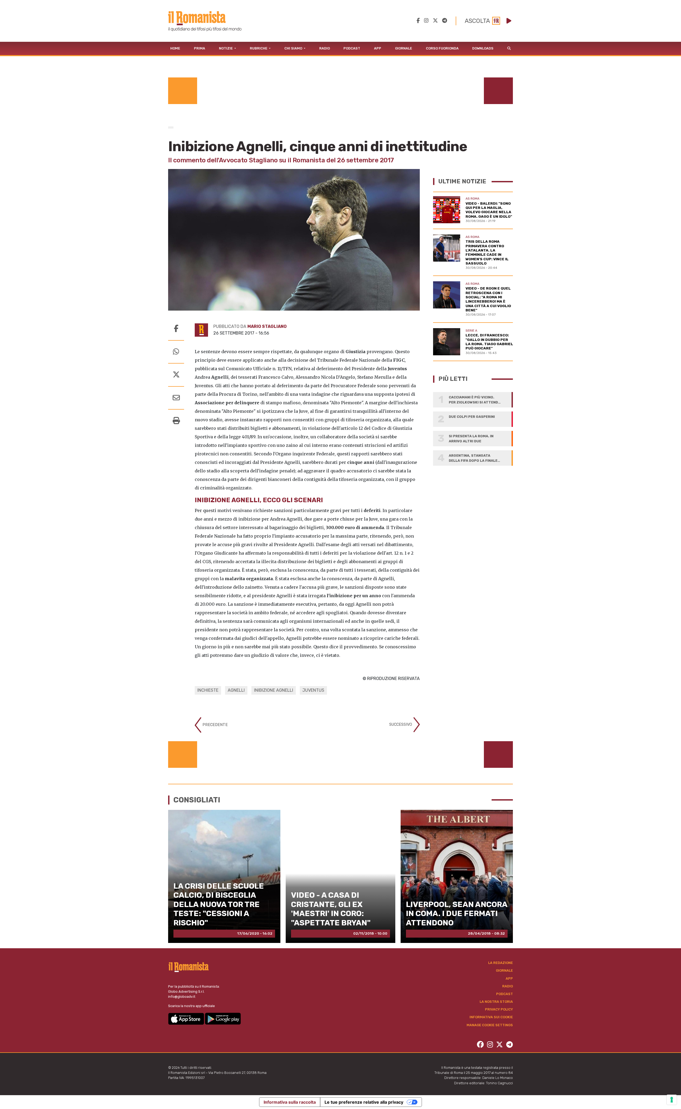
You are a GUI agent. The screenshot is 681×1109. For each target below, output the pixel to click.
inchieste (207, 690)
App (377, 48)
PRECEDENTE (214, 725)
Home (175, 48)
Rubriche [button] (259, 48)
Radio (324, 48)
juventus (313, 690)
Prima (199, 48)
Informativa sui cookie (491, 1017)
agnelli (236, 690)
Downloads (482, 48)
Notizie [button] (226, 48)
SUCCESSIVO (401, 724)
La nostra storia (496, 1002)
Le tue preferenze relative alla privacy (364, 1102)
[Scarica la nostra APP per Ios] (186, 1018)
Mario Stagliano (267, 326)
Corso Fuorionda (442, 48)
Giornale (403, 48)
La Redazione (500, 963)
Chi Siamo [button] (293, 48)
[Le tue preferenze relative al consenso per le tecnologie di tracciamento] (672, 1100)
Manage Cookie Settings (490, 1025)
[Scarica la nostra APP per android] (223, 1018)
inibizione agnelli (273, 690)
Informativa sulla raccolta (290, 1102)
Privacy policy (499, 1009)
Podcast (351, 48)
